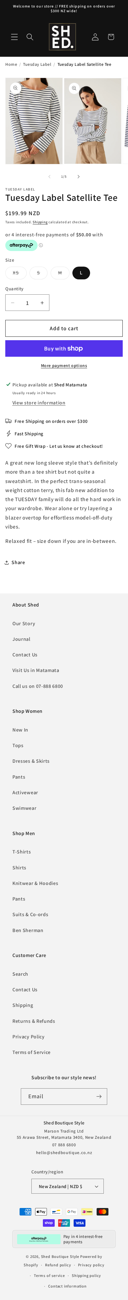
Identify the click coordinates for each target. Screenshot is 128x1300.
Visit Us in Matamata (35, 670)
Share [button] (18, 562)
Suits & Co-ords (30, 914)
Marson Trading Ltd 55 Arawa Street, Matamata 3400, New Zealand (64, 1134)
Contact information (67, 1286)
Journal (21, 639)
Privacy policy (91, 1265)
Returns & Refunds (33, 1021)
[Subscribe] (99, 1096)
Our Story (23, 623)
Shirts (19, 867)
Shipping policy (86, 1275)
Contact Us (25, 654)
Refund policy (58, 1265)
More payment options (64, 365)
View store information (39, 402)
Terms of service (49, 1275)
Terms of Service (31, 1052)
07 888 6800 (64, 1145)
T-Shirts (21, 851)
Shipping (40, 222)
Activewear (25, 792)
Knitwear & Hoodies (35, 883)
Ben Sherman (27, 930)
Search (20, 974)
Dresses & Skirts (31, 761)
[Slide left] (49, 177)
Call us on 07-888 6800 (37, 686)
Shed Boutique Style (60, 1256)
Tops (18, 745)
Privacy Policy (28, 1036)
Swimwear (24, 808)
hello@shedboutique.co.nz (64, 1152)
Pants (18, 777)
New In (20, 730)
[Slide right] (78, 177)
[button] (14, 37)
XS (19, 274)
